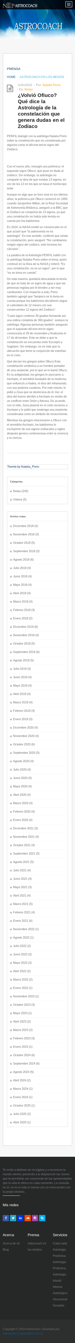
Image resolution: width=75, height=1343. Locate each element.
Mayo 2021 (20, 887)
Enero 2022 (20, 987)
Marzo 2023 (20, 1029)
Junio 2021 (20, 878)
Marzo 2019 (20, 702)
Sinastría (58, 1305)
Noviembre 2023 (24, 996)
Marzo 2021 (20, 903)
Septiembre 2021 (24, 853)
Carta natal (60, 1243)
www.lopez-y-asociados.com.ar (23, 1333)
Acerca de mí (11, 1243)
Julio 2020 (20, 769)
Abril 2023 (19, 1021)
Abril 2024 (19, 1080)
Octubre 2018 (22, 542)
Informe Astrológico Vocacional (60, 1293)
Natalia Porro (52, 85)
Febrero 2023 (22, 1038)
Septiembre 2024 (24, 1063)
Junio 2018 (20, 576)
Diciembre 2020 (23, 727)
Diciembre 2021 (23, 828)
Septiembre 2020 (24, 752)
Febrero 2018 (22, 610)
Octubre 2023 (22, 1004)
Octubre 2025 (22, 1105)
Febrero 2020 (22, 811)
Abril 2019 (19, 694)
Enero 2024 (20, 1097)
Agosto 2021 (21, 862)
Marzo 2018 (20, 601)
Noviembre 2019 (24, 635)
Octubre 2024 (22, 1055)
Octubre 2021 (22, 845)
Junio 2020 (20, 778)
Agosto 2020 (21, 761)
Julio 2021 (20, 870)
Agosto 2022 (21, 937)
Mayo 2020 (20, 786)
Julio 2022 (20, 945)
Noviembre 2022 (24, 929)
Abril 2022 (19, 971)
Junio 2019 (20, 677)
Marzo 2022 (20, 979)
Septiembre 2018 (24, 551)
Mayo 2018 (20, 584)
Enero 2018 (20, 618)
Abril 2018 (19, 593)
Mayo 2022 (20, 962)
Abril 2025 (19, 1122)
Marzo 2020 (20, 803)
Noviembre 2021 (24, 836)
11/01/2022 (25, 85)
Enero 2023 (20, 1046)
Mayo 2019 (20, 685)
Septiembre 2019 (24, 652)
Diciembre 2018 (23, 526)
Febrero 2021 (22, 912)
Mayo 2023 (20, 1013)
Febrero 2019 (22, 710)
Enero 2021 (20, 920)
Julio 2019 (20, 668)
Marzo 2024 (20, 1088)
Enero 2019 (20, 719)
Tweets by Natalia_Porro (23, 466)
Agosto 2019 (21, 660)
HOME (11, 77)
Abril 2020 (19, 794)
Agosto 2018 (21, 559)
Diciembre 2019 (23, 626)
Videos (17, 499)
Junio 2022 (20, 954)
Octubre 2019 (22, 643)
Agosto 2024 (21, 1071)
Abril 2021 (19, 895)
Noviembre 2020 (24, 736)
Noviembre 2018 (24, 534)
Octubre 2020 (22, 744)
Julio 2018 (20, 568)
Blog (6, 1249)
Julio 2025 (20, 1113)
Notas (29, 89)
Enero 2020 (20, 820)
